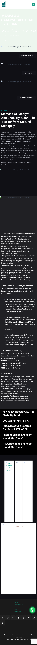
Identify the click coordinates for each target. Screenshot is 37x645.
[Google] (5, 40)
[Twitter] (7, 617)
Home (16, 602)
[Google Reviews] (13, 617)
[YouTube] (28, 617)
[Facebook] (2, 617)
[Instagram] (2, 622)
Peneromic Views (27, 56)
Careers (16, 609)
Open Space (29, 73)
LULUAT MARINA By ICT (17, 420)
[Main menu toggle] (33, 4)
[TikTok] (34, 617)
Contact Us (17, 611)
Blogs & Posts (18, 604)
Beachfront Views (26, 97)
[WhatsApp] (32, 610)
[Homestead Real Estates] (4, 4)
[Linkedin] (18, 617)
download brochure (12, 35)
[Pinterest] (23, 617)
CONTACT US (18, 526)
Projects (16, 607)
